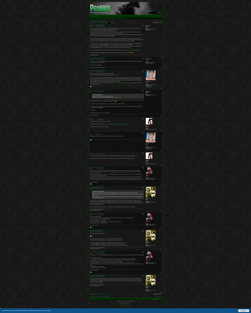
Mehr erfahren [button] (48, 310)
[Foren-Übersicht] (101, 7)
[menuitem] (97, 16)
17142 (150, 61)
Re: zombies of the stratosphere (97, 58)
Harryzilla (147, 58)
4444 (149, 177)
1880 (149, 128)
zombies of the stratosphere (98, 21)
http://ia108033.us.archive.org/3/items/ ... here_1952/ (116, 123)
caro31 (147, 80)
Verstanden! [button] (243, 310)
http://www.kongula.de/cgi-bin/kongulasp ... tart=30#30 (123, 82)
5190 (149, 28)
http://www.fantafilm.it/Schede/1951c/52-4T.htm (131, 49)
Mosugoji (147, 197)
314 (149, 201)
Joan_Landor (95, 119)
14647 (150, 84)
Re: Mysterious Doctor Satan (96, 167)
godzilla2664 (95, 26)
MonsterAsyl (148, 174)
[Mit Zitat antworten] (143, 25)
